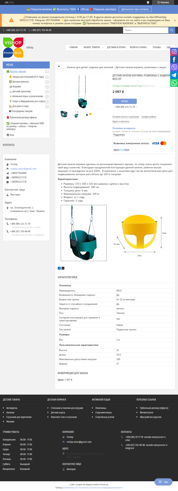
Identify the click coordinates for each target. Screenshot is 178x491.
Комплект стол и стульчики (64, 417)
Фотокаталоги (146, 412)
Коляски (10, 412)
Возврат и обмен (138, 47)
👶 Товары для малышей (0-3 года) (26, 77)
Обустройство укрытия (150, 417)
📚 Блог (10, 135)
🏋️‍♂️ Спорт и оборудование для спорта (27, 101)
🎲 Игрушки (15, 86)
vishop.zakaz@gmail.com (23, 168)
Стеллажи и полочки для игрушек (67, 408)
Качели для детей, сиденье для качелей (90, 67)
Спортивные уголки (104, 417)
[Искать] (171, 30)
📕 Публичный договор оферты (21, 117)
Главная (73, 47)
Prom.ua (104, 484)
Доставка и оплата (116, 47)
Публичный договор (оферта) (154, 408)
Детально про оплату (135, 9)
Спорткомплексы (103, 412)
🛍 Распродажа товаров (21, 111)
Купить (124, 101)
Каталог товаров (92, 47)
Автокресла (11, 408)
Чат (166, 482)
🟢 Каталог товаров (16, 71)
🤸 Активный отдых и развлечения (26, 96)
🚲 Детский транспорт (20, 91)
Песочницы (100, 408)
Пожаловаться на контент (76, 487)
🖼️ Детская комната (19, 81)
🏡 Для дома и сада (19, 106)
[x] (63, 268)
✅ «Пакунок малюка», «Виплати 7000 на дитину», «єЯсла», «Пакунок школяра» (25, 126)
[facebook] (59, 268)
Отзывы (157, 47)
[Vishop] (13, 47)
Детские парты (58, 412)
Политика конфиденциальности (107, 487)
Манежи (10, 421)
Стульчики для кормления (18, 417)
